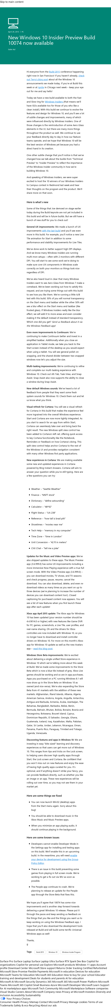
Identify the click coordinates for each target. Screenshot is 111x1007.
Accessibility (18, 995)
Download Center (18, 968)
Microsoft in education (62, 971)
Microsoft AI (7, 981)
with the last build (51, 230)
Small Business (41, 985)
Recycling (34, 1005)
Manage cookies (78, 1002)
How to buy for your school (79, 974)
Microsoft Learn (90, 985)
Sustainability (33, 995)
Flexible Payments (38, 971)
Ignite (41, 87)
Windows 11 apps (86, 964)
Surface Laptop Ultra (43, 961)
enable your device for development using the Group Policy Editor (54, 859)
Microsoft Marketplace (72, 988)
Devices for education (87, 971)
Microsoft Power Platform (82, 981)
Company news (52, 991)
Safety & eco (21, 1005)
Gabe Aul (11, 49)
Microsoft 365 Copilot (20, 985)
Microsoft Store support (42, 968)
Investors (90, 991)
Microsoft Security (24, 981)
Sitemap (33, 1002)
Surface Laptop (22, 961)
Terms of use (95, 1002)
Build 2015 (54, 71)
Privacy (64, 1002)
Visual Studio (7, 991)
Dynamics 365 (43, 981)
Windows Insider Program (71, 952)
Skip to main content (11, 1)
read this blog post (43, 648)
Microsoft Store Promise (13, 971)
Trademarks (6, 1005)
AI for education (75, 978)
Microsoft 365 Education (49, 974)
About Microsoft (34, 991)
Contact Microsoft (49, 1002)
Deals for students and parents (47, 978)
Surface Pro (6, 961)
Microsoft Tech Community (43, 988)
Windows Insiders (54, 101)
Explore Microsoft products (59, 964)
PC (23, 32)
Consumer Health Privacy (14, 1002)
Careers (20, 991)
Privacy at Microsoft (73, 991)
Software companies (96, 988)
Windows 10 (53, 952)
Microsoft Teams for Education (17, 974)
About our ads (48, 1005)
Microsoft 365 (60, 981)
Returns (60, 968)
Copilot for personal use (30, 964)
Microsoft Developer (69, 985)
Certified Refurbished (95, 968)
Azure (53, 985)
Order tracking (74, 968)
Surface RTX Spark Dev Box (71, 961)
